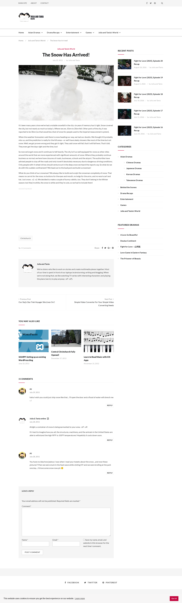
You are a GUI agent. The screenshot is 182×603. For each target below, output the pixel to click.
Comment (26, 506)
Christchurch (25, 238)
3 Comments (26, 248)
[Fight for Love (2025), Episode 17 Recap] (124, 114)
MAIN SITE (22, 3)
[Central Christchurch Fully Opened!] (66, 338)
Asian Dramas (34, 32)
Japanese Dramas (134, 168)
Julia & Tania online (38, 418)
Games (89, 32)
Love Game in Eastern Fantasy (133, 252)
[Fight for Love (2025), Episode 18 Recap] (124, 97)
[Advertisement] (118, 17)
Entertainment (72, 32)
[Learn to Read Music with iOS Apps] (99, 341)
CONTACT (44, 3)
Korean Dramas (133, 174)
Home (21, 32)
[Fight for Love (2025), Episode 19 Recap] (124, 81)
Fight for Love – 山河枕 (130, 246)
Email (55, 540)
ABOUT (34, 3)
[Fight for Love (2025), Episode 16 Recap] (124, 131)
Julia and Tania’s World (108, 32)
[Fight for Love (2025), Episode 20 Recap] (124, 64)
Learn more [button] (80, 598)
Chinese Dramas (133, 162)
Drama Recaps (53, 32)
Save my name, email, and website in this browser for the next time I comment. (96, 543)
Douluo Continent (128, 241)
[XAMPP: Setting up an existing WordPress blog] (34, 341)
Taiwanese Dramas (134, 180)
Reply (110, 405)
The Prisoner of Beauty (130, 258)
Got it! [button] (174, 599)
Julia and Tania (74, 60)
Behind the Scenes (128, 187)
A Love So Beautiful (128, 235)
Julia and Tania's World (36, 40)
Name (25, 540)
